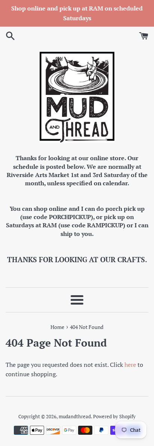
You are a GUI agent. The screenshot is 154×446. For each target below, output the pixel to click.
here (130, 364)
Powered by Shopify (114, 416)
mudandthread (75, 416)
